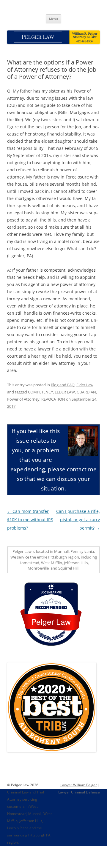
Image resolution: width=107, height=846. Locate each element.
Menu (53, 18)
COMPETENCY (40, 392)
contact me (82, 469)
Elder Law (84, 384)
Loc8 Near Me (51, 592)
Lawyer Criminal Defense (79, 792)
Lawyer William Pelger (78, 784)
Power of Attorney (23, 399)
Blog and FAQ (63, 384)
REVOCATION (53, 399)
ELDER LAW (65, 392)
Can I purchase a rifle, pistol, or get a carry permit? (78, 519)
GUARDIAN (86, 392)
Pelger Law (51, 621)
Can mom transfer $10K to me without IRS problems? (30, 519)
